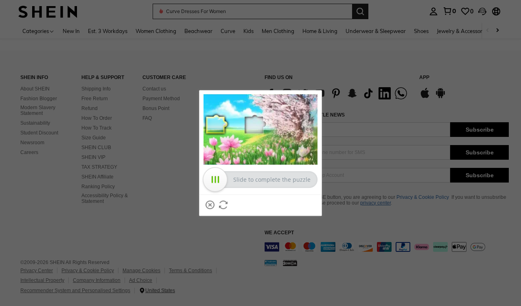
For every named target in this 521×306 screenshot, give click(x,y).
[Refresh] (223, 204)
